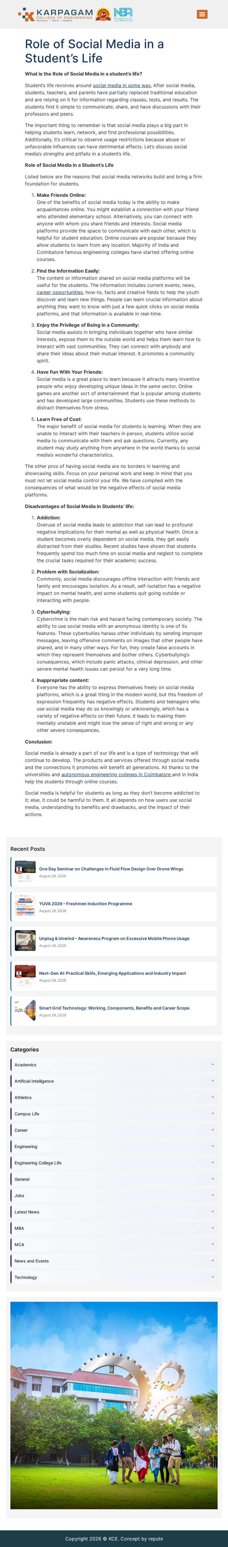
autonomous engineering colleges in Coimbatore (116, 774)
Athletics (23, 1097)
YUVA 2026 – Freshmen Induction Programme (85, 903)
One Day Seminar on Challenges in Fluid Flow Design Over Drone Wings (111, 868)
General (22, 1179)
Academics (26, 1064)
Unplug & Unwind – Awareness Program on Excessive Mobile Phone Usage (114, 938)
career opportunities (60, 292)
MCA (19, 1244)
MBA (19, 1228)
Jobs (19, 1195)
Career (21, 1130)
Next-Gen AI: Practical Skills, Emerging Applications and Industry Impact (112, 973)
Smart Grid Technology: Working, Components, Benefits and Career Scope (114, 1007)
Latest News (27, 1211)
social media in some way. (122, 85)
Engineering (26, 1146)
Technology (26, 1277)
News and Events (32, 1260)
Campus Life (27, 1113)
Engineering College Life (38, 1162)
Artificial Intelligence (34, 1081)
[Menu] (202, 14)
